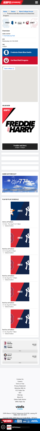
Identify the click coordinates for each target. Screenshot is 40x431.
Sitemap (20, 395)
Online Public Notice (20, 399)
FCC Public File (20, 390)
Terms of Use (20, 384)
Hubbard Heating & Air (24, 190)
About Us (20, 397)
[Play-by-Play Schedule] (20, 211)
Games (13, 11)
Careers (20, 381)
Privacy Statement (20, 386)
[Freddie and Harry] (20, 125)
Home (5, 11)
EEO (20, 393)
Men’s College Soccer (26, 11)
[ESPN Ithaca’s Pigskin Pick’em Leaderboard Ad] (20, 421)
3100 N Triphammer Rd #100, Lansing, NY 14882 (24, 414)
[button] (36, 2)
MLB (20, 351)
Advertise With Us (20, 388)
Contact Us (20, 379)
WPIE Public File (20, 402)
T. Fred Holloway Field (8, 36)
